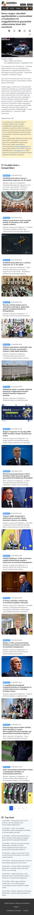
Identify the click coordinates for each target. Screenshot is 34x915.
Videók (18, 8)
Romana (23, 4)
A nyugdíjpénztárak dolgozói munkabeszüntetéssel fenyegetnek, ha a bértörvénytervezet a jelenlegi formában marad (17, 688)
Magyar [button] (16, 907)
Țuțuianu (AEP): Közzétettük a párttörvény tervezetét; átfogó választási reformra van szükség (15, 518)
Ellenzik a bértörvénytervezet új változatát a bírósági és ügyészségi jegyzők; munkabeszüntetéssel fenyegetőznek (16, 308)
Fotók (12, 8)
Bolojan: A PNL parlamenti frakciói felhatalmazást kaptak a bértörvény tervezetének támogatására (16, 645)
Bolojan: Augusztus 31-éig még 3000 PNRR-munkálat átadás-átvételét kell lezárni (17, 434)
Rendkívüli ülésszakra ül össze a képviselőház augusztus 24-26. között (17, 179)
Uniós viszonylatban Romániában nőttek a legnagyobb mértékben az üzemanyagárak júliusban (18, 772)
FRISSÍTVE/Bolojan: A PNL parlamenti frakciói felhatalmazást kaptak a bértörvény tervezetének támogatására (17, 560)
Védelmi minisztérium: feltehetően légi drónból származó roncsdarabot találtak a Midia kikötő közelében (17, 349)
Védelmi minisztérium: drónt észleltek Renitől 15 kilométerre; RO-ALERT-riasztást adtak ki (17, 222)
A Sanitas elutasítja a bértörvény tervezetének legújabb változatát (15, 602)
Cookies (25, 910)
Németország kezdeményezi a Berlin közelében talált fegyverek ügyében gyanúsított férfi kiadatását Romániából (18, 476)
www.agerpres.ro (19, 150)
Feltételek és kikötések (14, 910)
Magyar (10, 59)
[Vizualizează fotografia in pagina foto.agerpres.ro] (17, 47)
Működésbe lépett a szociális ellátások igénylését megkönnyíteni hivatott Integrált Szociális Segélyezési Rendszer (17, 392)
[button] (30, 8)
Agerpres (12, 903)
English (30, 4)
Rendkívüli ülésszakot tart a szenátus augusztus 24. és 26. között (17, 264)
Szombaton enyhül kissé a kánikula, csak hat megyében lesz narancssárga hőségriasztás (15, 823)
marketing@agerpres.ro (22, 146)
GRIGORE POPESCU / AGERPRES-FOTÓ (20, 63)
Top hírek (9, 817)
